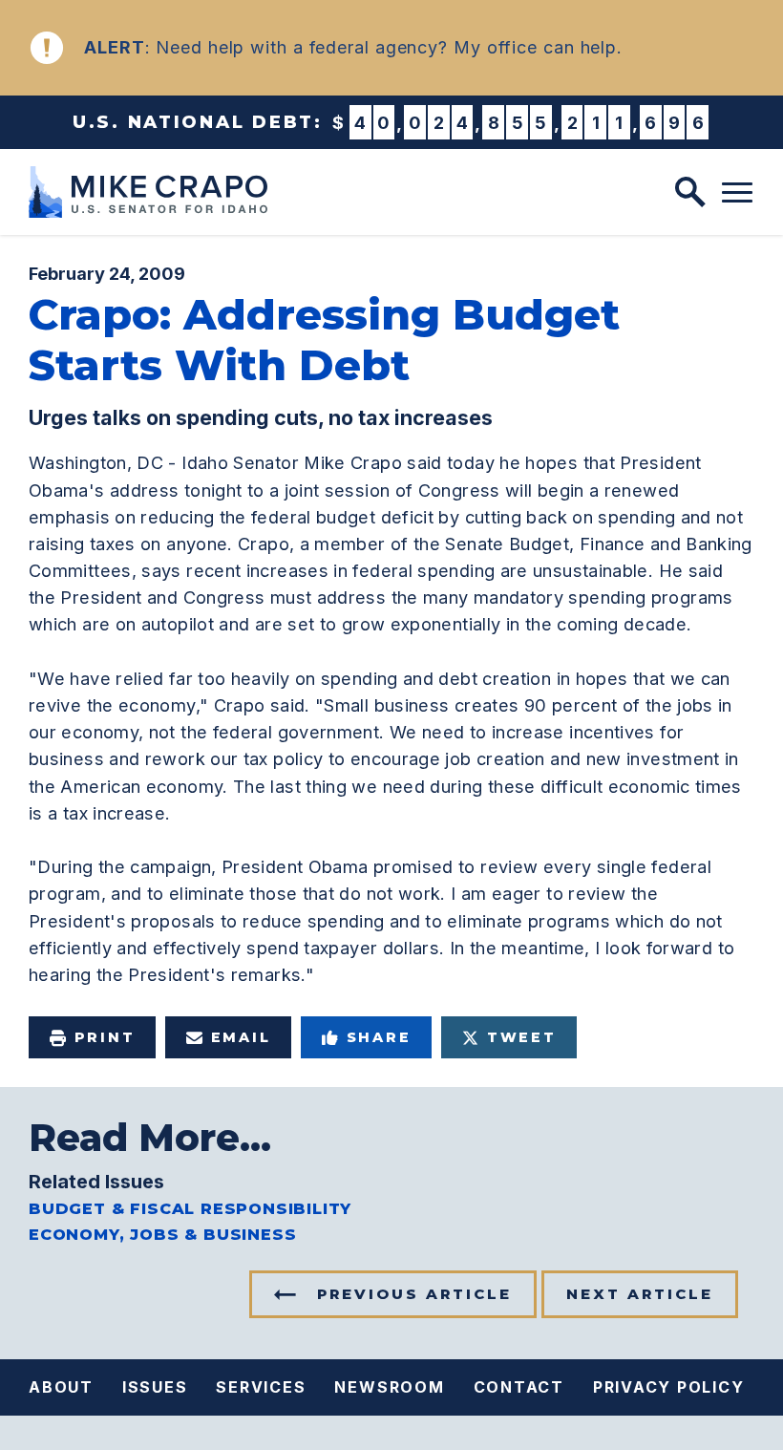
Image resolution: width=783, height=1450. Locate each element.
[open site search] (690, 192)
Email (241, 1037)
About (61, 1387)
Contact (519, 1387)
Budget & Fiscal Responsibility (190, 1209)
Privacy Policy (669, 1387)
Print (105, 1037)
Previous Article (414, 1294)
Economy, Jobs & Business (162, 1234)
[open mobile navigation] (737, 192)
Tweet (522, 1037)
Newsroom (389, 1387)
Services (261, 1387)
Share (379, 1037)
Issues (155, 1387)
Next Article (639, 1294)
